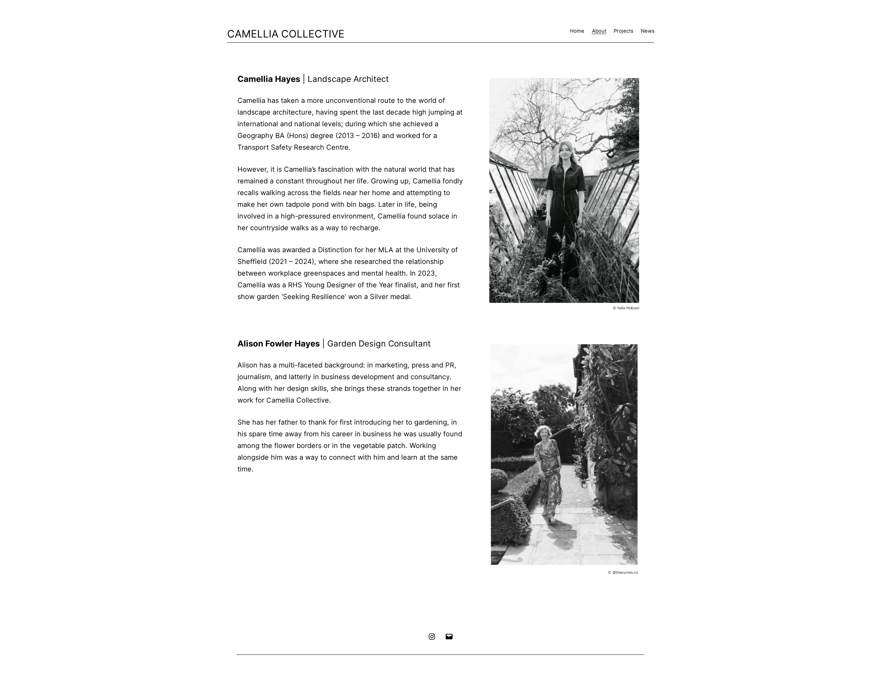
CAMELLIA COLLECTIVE (285, 34)
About (599, 31)
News (648, 31)
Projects (624, 31)
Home (577, 31)
